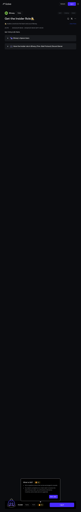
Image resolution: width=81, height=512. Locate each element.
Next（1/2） (53, 496)
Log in (71, 4)
